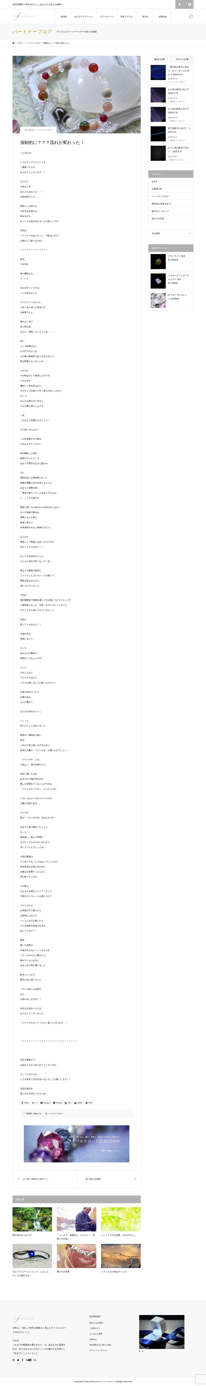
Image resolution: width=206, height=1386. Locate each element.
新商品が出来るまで (161, 203)
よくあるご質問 (95, 1334)
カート (186, 4)
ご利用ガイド (94, 1328)
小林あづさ (37, 1113)
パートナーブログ (45, 130)
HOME (64, 16)
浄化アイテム (126, 16)
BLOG (145, 16)
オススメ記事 (182, 59)
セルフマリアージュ (83, 16)
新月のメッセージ (160, 211)
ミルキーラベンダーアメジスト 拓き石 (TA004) (178, 279)
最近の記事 (159, 59)
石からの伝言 (158, 218)
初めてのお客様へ (96, 1323)
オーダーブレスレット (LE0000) (177, 296)
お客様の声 (157, 188)
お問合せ (162, 16)
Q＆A (154, 181)
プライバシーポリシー (98, 1350)
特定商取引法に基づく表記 (100, 1345)
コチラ (38, 1022)
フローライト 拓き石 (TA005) (176, 258)
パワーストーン (106, 16)
